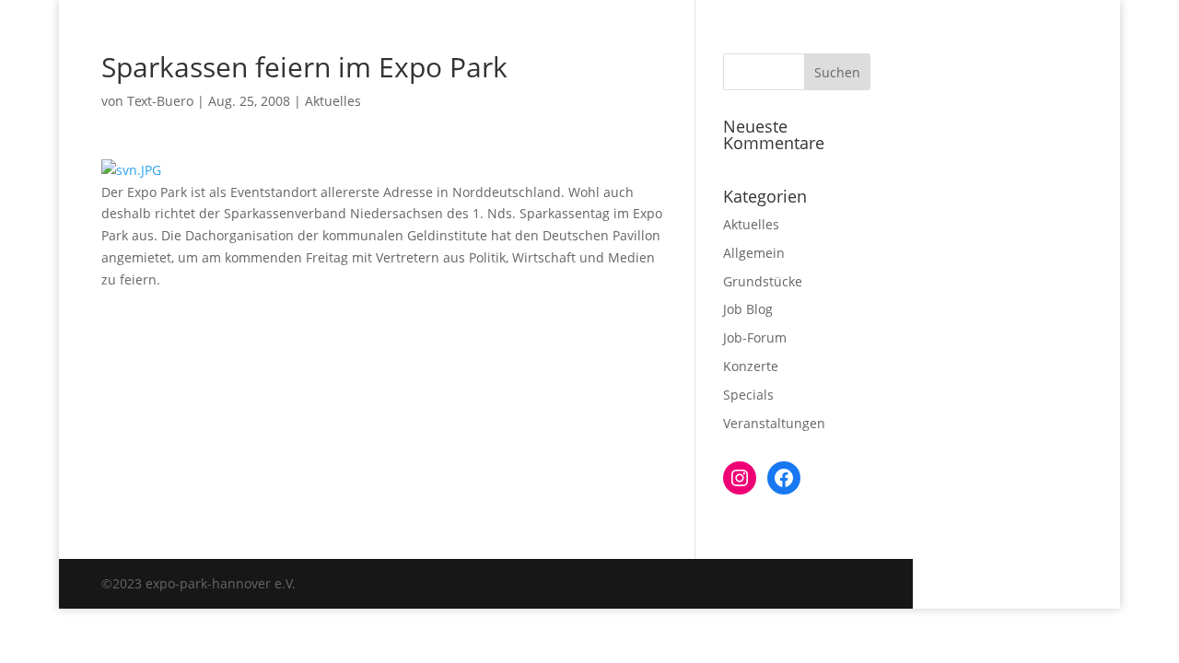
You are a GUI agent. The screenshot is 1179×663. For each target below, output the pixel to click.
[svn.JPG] (131, 170)
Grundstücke (762, 281)
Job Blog (748, 309)
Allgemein (754, 253)
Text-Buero (160, 101)
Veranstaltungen (774, 423)
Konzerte (750, 366)
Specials (748, 394)
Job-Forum (755, 337)
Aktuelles (333, 101)
